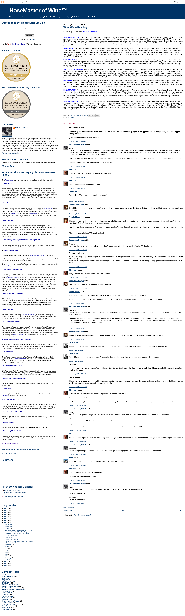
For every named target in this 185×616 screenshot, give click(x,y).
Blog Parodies (6, 580)
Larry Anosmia (6, 591)
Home (124, 510)
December (8, 524)
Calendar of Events (11, 535)
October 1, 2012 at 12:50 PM (78, 267)
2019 (6, 508)
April (6, 554)
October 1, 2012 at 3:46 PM (77, 303)
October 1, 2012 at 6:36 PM (77, 339)
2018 (6, 510)
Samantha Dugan (76, 204)
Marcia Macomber (76, 217)
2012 (6, 522)
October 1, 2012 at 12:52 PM (78, 277)
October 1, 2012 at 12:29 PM (78, 250)
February (8, 558)
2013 (6, 520)
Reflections (5, 599)
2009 (6, 565)
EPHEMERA (6, 583)
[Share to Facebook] (96, 115)
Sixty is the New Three (12, 539)
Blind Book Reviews (8, 578)
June (7, 550)
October (8, 528)
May (6, 552)
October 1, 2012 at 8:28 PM (77, 361)
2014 (6, 518)
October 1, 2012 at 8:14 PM (77, 350)
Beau (71, 458)
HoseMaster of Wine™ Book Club (13, 589)
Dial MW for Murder (8, 581)
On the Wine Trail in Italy (12, 490)
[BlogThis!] (92, 115)
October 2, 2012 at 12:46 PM (78, 387)
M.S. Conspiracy (7, 596)
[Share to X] (94, 115)
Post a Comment (68, 507)
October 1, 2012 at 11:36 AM (77, 214)
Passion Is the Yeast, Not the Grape (15, 492)
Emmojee (73, 191)
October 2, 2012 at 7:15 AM (77, 374)
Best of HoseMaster (8, 576)
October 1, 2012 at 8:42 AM (77, 188)
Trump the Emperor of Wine (11, 604)
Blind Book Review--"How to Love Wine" (17, 533)
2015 (6, 516)
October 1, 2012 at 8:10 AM (77, 141)
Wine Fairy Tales (7, 609)
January (8, 559)
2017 (6, 512)
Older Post (179, 510)
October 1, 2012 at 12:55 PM (78, 288)
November (8, 526)
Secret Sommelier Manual (10, 601)
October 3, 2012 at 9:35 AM (77, 465)
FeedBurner (34, 39)
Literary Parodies (7, 593)
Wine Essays (6, 607)
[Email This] (89, 115)
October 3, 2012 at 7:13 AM (77, 441)
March (7, 556)
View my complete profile (10, 153)
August (7, 546)
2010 (6, 563)
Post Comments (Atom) (82, 515)
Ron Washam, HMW (77, 145)
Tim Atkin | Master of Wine (13, 497)
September (8, 544)
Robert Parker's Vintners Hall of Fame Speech (19, 541)
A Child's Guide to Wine (10, 575)
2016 (6, 514)
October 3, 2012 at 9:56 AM (77, 480)
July (6, 548)
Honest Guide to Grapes (10, 584)
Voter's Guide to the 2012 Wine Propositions (18, 532)
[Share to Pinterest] (99, 115)
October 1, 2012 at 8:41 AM (77, 177)
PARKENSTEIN (7, 598)
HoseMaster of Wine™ (38, 10)
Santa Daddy (74, 292)
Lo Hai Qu (5, 594)
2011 (6, 561)
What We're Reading (74, 117)
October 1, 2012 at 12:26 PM (78, 237)
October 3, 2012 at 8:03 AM (77, 454)
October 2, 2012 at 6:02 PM (77, 430)
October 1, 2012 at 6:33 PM (77, 328)
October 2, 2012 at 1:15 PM (77, 405)
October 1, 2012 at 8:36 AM (77, 166)
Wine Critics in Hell (8, 606)
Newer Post (67, 510)
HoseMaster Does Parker (10, 586)
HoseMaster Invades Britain (11, 588)
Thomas (72, 169)
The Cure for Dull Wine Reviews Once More (18, 530)
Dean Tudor (74, 342)
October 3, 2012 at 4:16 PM (77, 503)
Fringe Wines (9, 537)
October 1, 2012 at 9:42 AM (77, 201)
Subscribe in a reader (9, 453)
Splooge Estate (7, 602)
